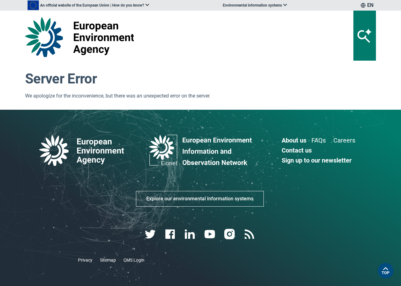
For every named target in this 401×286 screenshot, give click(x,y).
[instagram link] (230, 234)
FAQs (318, 140)
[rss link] (250, 234)
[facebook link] (171, 234)
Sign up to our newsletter (317, 160)
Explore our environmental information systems (199, 199)
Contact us (297, 150)
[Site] (82, 37)
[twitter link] (151, 234)
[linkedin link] (191, 234)
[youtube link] (210, 234)
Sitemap (108, 260)
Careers (344, 140)
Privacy (85, 260)
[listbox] (88, 5)
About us (294, 140)
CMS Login (133, 260)
